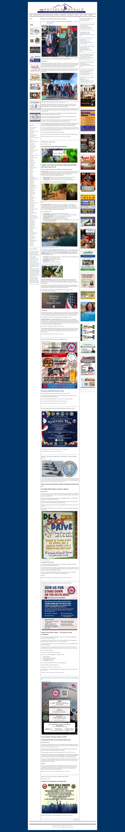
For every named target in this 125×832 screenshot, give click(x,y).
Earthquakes (31, 160)
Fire (30, 172)
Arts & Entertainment (32, 131)
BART (30, 132)
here (68, 573)
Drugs (30, 158)
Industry (30, 191)
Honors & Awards (32, 187)
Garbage (30, 176)
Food (30, 175)
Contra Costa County (32, 150)
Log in (72, 825)
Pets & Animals (31, 212)
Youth (30, 245)
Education (31, 165)
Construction (31, 147)
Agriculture (31, 128)
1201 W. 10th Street (52, 573)
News (30, 204)
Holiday (49, 136)
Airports (30, 130)
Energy (30, 166)
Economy (30, 163)
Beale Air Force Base (48, 493)
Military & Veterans (32, 202)
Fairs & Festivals (32, 167)
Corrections (31, 151)
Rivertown (31, 225)
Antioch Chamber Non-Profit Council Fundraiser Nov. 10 (54, 339)
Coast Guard (31, 145)
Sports (30, 231)
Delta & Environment (32, 155)
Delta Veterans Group (44, 765)
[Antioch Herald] (62, 13)
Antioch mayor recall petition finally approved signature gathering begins (33, 279)
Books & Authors (32, 135)
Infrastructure (31, 192)
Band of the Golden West (75, 504)
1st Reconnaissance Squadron (58, 494)
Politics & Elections (32, 217)
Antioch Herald (57, 825)
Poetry (30, 214)
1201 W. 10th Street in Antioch (55, 667)
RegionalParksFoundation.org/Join (54, 326)
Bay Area (30, 133)
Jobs (30, 195)
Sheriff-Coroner (31, 227)
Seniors (30, 226)
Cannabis (30, 140)
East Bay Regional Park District (48, 328)
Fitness (30, 173)
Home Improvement (32, 185)
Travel (30, 239)
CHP (30, 142)
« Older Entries (43, 21)
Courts (30, 152)
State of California (32, 232)
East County (31, 162)
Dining (30, 156)
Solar (30, 230)
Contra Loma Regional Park (64, 219)
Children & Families (32, 141)
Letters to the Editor (32, 209)
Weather (30, 244)
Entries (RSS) (62, 825)
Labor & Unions (32, 197)
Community (31, 146)
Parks (30, 210)
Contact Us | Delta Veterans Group (70, 752)
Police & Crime (31, 215)
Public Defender (32, 221)
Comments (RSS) (67, 825)
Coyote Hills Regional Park (58, 217)
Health (30, 180)
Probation (30, 220)
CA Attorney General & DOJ (33, 137)
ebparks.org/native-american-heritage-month (49, 290)
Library (30, 201)
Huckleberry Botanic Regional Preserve (69, 177)
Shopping (30, 229)
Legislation (31, 200)
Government (31, 177)
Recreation (31, 224)
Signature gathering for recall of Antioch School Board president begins (34, 281)
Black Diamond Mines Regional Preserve (59, 213)
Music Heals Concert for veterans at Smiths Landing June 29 (54, 776)
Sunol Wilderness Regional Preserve (62, 216)
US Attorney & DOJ (32, 240)
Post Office (31, 219)
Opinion (30, 207)
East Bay (30, 161)
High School (31, 181)
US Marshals (31, 241)
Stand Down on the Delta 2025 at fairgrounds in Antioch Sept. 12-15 (56, 582)
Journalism (31, 196)
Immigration (31, 190)
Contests (30, 148)
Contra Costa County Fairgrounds (49, 746)
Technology (31, 236)
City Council (31, 143)
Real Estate (31, 222)
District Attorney (32, 157)
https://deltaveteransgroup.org (63, 401)
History (30, 182)
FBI (30, 170)
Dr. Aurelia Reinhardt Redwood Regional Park (67, 179)
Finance (30, 171)
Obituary (30, 206)
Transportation (31, 237)
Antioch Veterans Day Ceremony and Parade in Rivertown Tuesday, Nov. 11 (58, 408)
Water (30, 242)
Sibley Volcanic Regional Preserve (67, 178)
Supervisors (31, 234)
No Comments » (68, 136)
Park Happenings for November (48, 141)
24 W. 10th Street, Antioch (61, 398)
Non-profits (31, 205)
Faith (30, 168)
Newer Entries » (76, 21)
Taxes (30, 235)
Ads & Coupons (32, 127)
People (30, 211)
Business (30, 136)
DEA (30, 153)
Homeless (31, 186)
